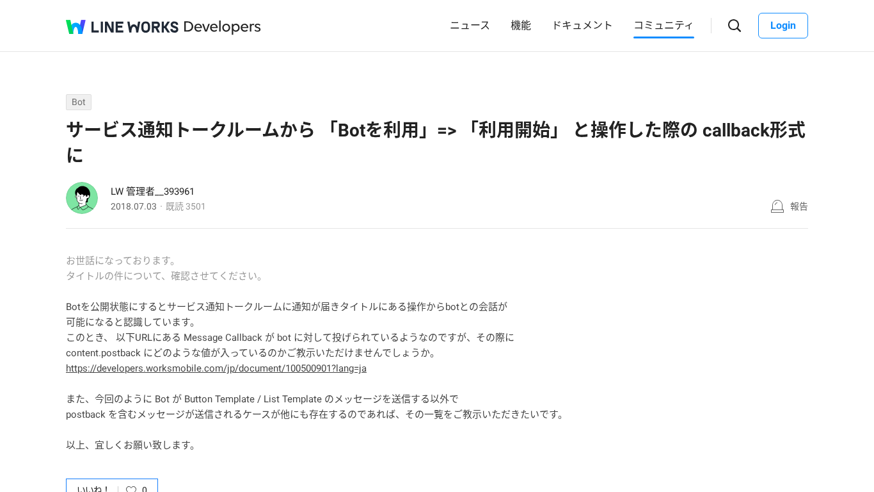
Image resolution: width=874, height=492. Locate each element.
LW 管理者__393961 (153, 191)
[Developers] (222, 27)
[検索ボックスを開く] (735, 26)
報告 (799, 206)
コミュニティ (663, 25)
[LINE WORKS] (122, 27)
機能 (521, 25)
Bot (79, 102)
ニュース (470, 25)
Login (783, 25)
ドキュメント (582, 25)
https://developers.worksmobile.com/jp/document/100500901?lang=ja (216, 368)
